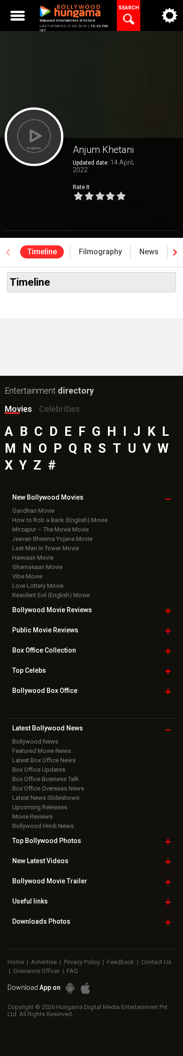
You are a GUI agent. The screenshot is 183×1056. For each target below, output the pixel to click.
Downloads (41, 921)
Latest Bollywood (47, 728)
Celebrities (59, 409)
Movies (18, 409)
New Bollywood (48, 497)
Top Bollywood (46, 840)
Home (16, 961)
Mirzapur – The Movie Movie (50, 529)
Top (29, 670)
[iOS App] (85, 988)
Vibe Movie (27, 576)
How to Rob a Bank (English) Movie (59, 520)
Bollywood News (35, 741)
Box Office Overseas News (48, 788)
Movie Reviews (32, 816)
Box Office (44, 650)
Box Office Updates (38, 769)
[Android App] (70, 988)
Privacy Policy (82, 961)
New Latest (40, 861)
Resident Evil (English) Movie (51, 595)
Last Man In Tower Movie (45, 548)
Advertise (44, 961)
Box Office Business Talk (45, 779)
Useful (30, 901)
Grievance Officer (36, 970)
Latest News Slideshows (45, 797)
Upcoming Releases (39, 807)
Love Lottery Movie (37, 585)
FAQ (72, 970)
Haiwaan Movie (32, 557)
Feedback (120, 961)
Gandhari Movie (33, 510)
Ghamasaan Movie (37, 566)
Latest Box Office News (44, 760)
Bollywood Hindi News (43, 825)
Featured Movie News (41, 750)
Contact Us (156, 961)
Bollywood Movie (52, 610)
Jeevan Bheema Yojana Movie (52, 538)
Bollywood (49, 881)
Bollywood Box (44, 690)
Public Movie (45, 630)
